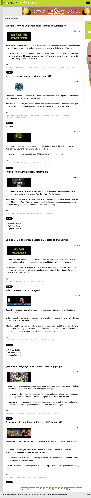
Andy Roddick (45, 115)
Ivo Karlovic (43, 67)
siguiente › (71, 489)
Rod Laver (62, 67)
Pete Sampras (10, 67)
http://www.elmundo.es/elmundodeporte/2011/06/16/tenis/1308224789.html (35, 154)
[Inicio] (10, 2)
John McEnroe (10, 70)
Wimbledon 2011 (22, 115)
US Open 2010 (55, 413)
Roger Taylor (71, 67)
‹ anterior (32, 489)
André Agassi (66, 115)
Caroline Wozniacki (43, 413)
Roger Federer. (49, 163)
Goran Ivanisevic (21, 118)
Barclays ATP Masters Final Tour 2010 (17, 340)
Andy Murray (40, 281)
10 (65, 489)
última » (79, 489)
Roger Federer (10, 115)
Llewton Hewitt (33, 67)
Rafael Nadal (10, 413)
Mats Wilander (18, 163)
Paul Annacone (46, 340)
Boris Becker (52, 67)
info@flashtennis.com (60, 494)
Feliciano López (34, 115)
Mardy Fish (40, 213)
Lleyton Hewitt (56, 115)
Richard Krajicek (21, 67)
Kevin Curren (21, 70)
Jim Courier (28, 163)
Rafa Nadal (30, 281)
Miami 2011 (49, 213)
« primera (24, 489)
